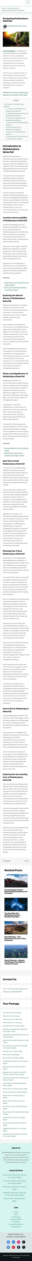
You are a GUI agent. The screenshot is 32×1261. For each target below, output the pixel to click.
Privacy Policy (16, 1227)
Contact (16, 1212)
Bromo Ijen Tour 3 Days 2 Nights (13, 1058)
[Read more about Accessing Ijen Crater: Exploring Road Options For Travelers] (16, 881)
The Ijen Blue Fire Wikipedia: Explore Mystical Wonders (12, 915)
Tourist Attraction (16, 1219)
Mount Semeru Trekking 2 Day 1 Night (15, 1089)
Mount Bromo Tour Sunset (11, 1016)
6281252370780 (16, 991)
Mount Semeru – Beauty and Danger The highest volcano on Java (14, 962)
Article (16, 1214)
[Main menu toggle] (28, 2)
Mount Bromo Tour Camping (12, 1022)
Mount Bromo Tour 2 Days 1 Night (13, 1026)
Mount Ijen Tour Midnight (11, 1054)
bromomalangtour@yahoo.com (18, 989)
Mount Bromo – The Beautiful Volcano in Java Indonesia (15, 938)
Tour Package (16, 1217)
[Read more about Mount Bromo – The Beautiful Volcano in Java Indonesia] (16, 928)
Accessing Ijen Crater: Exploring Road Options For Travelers (16, 891)
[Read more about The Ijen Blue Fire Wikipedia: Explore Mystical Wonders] (16, 904)
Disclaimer (16, 1222)
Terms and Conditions (16, 1224)
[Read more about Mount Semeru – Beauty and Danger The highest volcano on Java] (16, 951)
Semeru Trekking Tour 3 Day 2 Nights (15, 1092)
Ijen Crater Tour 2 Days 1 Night (12, 1051)
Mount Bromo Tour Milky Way (12, 1019)
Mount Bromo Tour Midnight (12, 1012)
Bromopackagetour (9, 51)
